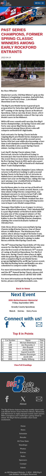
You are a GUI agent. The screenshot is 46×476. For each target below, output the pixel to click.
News (23, 430)
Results (23, 437)
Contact (23, 464)
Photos (23, 449)
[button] (39, 3)
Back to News (23, 288)
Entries (23, 452)
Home (23, 426)
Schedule (23, 434)
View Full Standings (23, 365)
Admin (23, 468)
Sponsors (23, 460)
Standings (23, 445)
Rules (23, 456)
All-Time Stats (23, 441)
